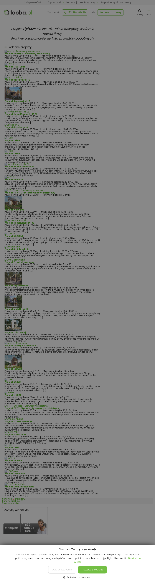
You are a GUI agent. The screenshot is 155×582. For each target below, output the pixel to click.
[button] (77, 577)
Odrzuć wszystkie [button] (62, 569)
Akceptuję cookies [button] (92, 569)
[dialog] (77, 291)
